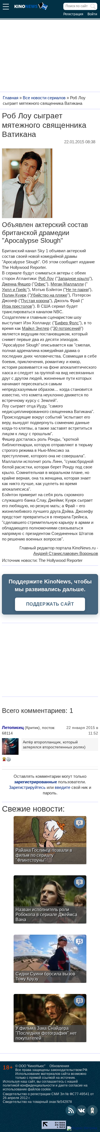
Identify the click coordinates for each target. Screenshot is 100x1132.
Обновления (59, 1066)
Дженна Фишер (16, 284)
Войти (92, 14)
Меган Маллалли (67, 284)
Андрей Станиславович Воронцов (65, 553)
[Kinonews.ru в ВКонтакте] (81, 1110)
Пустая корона (35, 300)
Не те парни (77, 289)
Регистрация (73, 14)
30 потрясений (67, 328)
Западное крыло (73, 278)
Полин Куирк (14, 295)
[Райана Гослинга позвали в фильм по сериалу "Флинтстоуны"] (50, 841)
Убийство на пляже (48, 295)
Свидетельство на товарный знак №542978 (37, 1102)
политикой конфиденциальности (29, 1085)
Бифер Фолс (67, 322)
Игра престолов (17, 306)
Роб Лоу (46, 278)
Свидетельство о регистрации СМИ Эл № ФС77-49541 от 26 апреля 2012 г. (48, 1096)
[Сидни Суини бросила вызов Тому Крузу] (50, 959)
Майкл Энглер (35, 328)
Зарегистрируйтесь (27, 787)
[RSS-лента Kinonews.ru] (71, 1110)
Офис (40, 284)
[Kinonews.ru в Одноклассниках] (92, 1110)
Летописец (13, 727)
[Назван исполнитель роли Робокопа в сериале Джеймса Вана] (50, 900)
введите (62, 787)
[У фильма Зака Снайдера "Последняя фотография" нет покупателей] (50, 1019)
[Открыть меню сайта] (6, 7)
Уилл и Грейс (14, 289)
